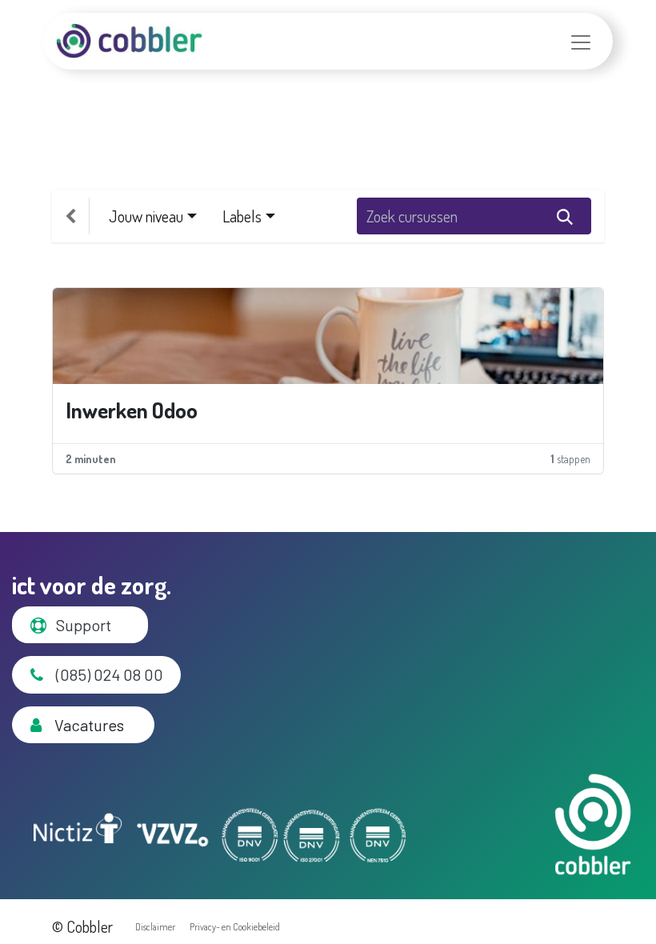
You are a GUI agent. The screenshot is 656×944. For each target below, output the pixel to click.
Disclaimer (155, 927)
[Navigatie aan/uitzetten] (581, 41)
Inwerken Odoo (132, 410)
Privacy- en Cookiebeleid (235, 927)
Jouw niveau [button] (146, 216)
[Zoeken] (565, 216)
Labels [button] (242, 216)
